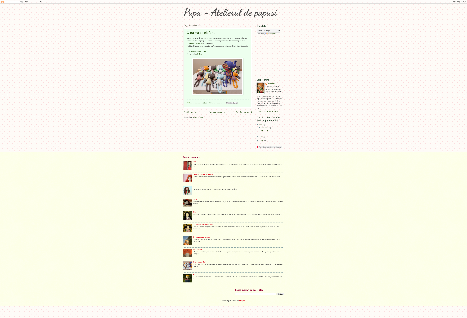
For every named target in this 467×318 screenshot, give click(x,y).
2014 (261, 137)
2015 (261, 125)
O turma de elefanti (201, 33)
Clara (195, 199)
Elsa (194, 187)
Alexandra (271, 84)
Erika (194, 212)
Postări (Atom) (198, 117)
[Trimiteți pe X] (231, 103)
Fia (194, 274)
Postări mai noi (190, 112)
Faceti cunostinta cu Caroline (203, 174)
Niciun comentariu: (216, 103)
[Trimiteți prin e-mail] (227, 103)
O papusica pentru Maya (201, 237)
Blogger (242, 301)
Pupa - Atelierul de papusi (230, 12)
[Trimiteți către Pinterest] (236, 103)
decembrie (265, 128)
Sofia (195, 162)
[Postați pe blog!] (229, 103)
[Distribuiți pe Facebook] (234, 103)
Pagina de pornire (216, 112)
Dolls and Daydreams (198, 51)
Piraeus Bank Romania (194, 43)
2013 (261, 140)
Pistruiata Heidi (198, 249)
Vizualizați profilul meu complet (267, 111)
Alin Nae (199, 54)
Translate (273, 34)
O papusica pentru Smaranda (203, 224)
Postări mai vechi (244, 112)
